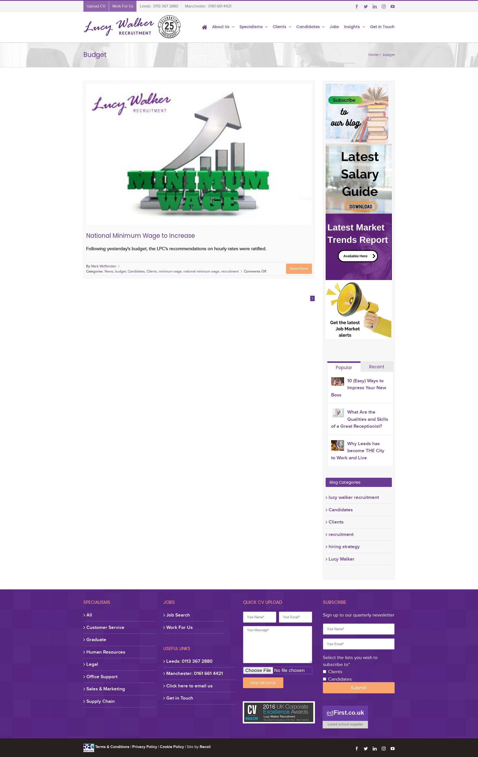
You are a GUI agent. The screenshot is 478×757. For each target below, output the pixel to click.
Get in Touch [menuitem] (382, 26)
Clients (179, 159)
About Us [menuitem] (221, 26)
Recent (376, 367)
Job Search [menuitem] (178, 614)
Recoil (205, 747)
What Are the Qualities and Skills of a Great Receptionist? (359, 419)
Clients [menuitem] (279, 26)
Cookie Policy (172, 747)
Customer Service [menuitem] (105, 627)
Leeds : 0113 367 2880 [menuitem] (159, 6)
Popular (344, 368)
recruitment (259, 159)
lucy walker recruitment (354, 497)
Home (373, 55)
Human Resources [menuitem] (105, 652)
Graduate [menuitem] (96, 639)
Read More (299, 268)
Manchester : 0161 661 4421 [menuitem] (208, 6)
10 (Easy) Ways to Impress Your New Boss (358, 387)
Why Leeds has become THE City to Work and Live (357, 450)
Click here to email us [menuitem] (189, 685)
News (134, 159)
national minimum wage (230, 159)
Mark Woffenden (103, 266)
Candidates (163, 159)
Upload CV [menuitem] (96, 6)
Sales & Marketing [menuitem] (105, 688)
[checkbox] (359, 675)
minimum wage (198, 159)
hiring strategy (344, 546)
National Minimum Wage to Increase (199, 152)
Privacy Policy (144, 747)
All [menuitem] (89, 614)
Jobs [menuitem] (334, 26)
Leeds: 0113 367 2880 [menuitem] (189, 661)
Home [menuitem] (204, 27)
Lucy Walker (342, 559)
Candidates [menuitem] (308, 26)
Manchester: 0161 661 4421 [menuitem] (194, 673)
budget (146, 159)
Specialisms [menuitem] (251, 26)
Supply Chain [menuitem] (100, 701)
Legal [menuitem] (92, 664)
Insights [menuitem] (352, 26)
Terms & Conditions (112, 747)
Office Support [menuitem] (102, 676)
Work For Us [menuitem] (122, 6)
